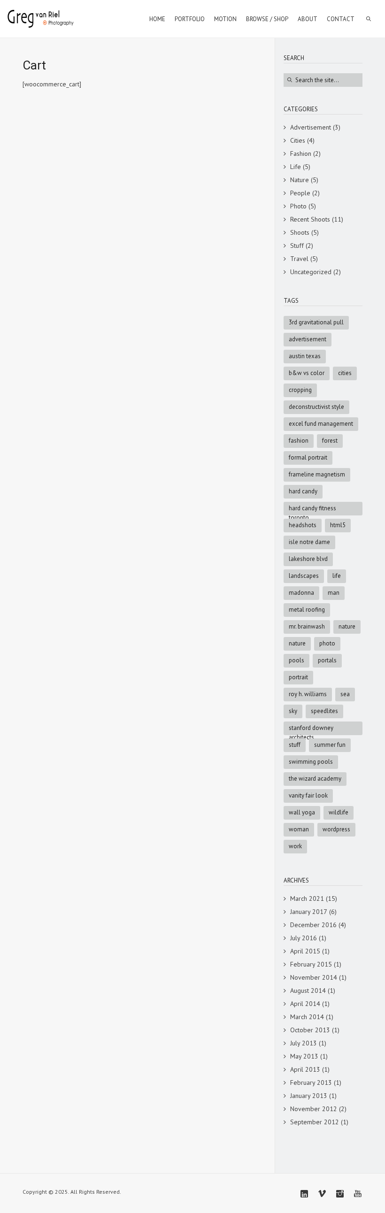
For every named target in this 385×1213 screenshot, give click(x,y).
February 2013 (311, 1082)
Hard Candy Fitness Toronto (312, 509)
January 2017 (308, 911)
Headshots (302, 525)
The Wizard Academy (315, 779)
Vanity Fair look (308, 795)
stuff (294, 745)
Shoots (299, 232)
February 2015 (311, 964)
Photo (298, 206)
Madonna (301, 593)
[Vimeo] (322, 1193)
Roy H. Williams (308, 694)
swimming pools (311, 762)
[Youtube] (357, 1193)
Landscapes (304, 576)
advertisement (307, 339)
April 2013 (305, 1069)
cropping (300, 390)
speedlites (324, 711)
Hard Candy (303, 491)
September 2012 (314, 1122)
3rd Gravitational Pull (316, 322)
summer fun (330, 745)
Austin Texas (305, 356)
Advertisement (310, 127)
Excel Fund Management (321, 424)
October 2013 (310, 1030)
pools (296, 660)
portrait (298, 677)
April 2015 (305, 951)
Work (295, 846)
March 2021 (307, 898)
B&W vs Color (306, 373)
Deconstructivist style (316, 407)
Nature (299, 180)
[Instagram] (340, 1193)
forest (330, 441)
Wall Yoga (302, 812)
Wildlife (338, 812)
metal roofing (307, 610)
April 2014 (305, 1003)
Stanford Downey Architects (311, 729)
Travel (299, 258)
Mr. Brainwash (307, 626)
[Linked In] (304, 1193)
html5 (338, 525)
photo (327, 643)
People (300, 193)
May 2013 (304, 1056)
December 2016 (313, 925)
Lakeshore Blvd (308, 559)
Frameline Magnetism (317, 474)
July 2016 (303, 938)
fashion (298, 441)
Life (295, 166)
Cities (297, 140)
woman (299, 829)
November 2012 (313, 1109)
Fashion (300, 153)
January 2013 (308, 1095)
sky (293, 711)
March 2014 (307, 1017)
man (333, 593)
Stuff (297, 245)
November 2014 (313, 977)
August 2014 (308, 990)
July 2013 (303, 1043)
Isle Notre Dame (309, 542)
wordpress (336, 829)
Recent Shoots (310, 219)
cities (345, 373)
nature (297, 643)
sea (345, 694)
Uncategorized (310, 272)
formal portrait (308, 457)
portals (327, 660)
